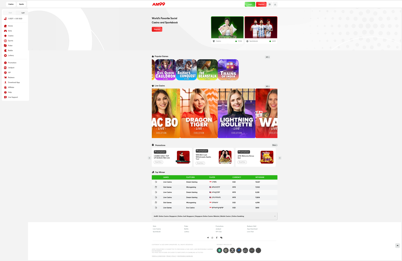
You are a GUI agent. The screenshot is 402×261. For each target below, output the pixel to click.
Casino (11, 4)
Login (250, 4)
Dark (10, 13)
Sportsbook (156, 231)
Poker (186, 226)
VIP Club (219, 231)
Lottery (186, 231)
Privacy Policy (171, 256)
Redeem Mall (251, 226)
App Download (252, 229)
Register (261, 4)
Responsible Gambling (185, 256)
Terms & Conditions (158, 256)
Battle (186, 229)
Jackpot (218, 229)
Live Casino (157, 229)
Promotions (219, 226)
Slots (154, 226)
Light (23, 13)
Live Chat (250, 231)
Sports (21, 4)
